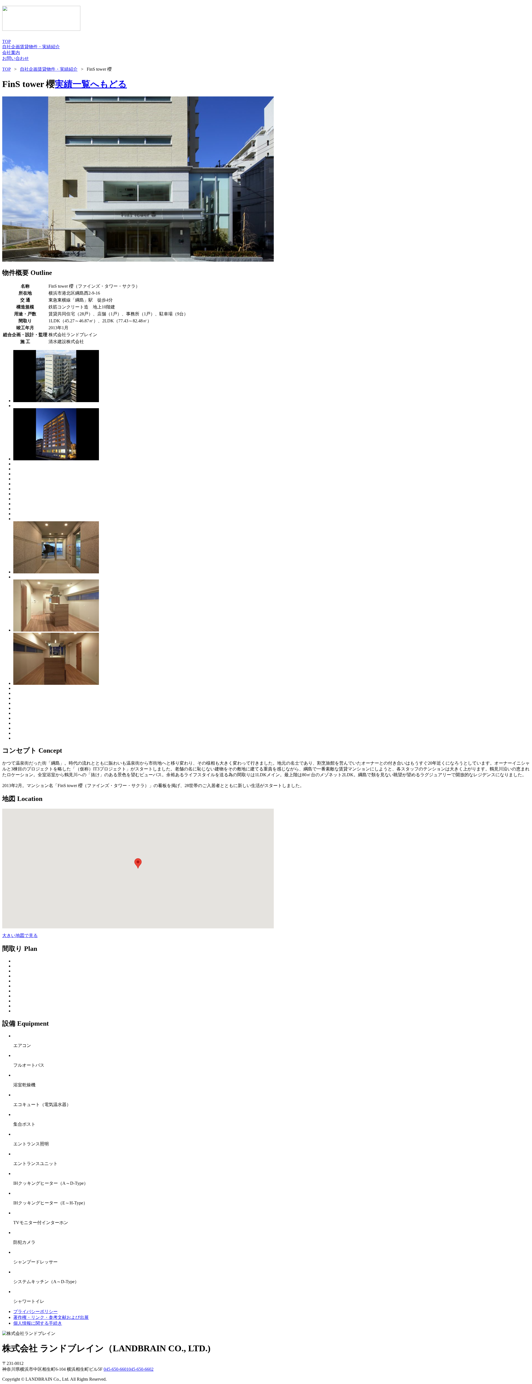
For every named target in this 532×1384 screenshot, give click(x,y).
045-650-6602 (141, 1369)
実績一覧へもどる (91, 84)
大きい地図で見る (20, 935)
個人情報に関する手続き (37, 1323)
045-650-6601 (116, 1369)
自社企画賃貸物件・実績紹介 (31, 46)
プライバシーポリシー (35, 1311)
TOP (6, 41)
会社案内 (11, 52)
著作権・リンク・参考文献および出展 (51, 1317)
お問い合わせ (15, 58)
